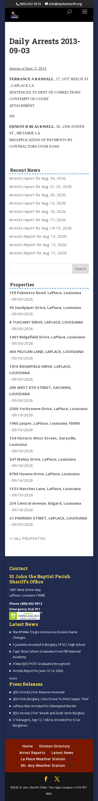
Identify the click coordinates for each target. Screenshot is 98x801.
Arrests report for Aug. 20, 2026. (37, 194)
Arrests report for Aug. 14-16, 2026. (40, 227)
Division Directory (54, 746)
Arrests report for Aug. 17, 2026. (37, 219)
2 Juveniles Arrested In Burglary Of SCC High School (49, 645)
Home (27, 746)
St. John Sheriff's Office (33, 787)
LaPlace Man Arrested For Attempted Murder (45, 706)
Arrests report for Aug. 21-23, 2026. (40, 186)
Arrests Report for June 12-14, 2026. (38, 671)
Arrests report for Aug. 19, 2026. (37, 203)
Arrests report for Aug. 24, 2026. (37, 178)
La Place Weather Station (43, 758)
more (13, 678)
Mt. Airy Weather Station (43, 765)
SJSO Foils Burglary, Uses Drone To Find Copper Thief (50, 699)
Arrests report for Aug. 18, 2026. (37, 211)
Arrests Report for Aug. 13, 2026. (38, 236)
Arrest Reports (32, 752)
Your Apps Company (61, 787)
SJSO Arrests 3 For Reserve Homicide (39, 692)
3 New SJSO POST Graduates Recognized (41, 664)
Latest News (62, 752)
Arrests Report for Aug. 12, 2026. (38, 244)
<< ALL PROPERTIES (27, 538)
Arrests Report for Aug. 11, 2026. (38, 252)
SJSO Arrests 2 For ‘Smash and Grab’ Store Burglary (49, 713)
